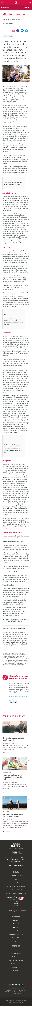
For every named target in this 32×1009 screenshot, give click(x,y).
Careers (16, 879)
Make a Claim (16, 938)
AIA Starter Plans (16, 964)
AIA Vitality (16, 920)
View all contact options (15, 866)
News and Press (16, 883)
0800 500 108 (16, 852)
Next (29, 7)
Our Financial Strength (16, 890)
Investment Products (16, 931)
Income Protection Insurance (16, 957)
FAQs (16, 941)
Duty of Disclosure (18, 1002)
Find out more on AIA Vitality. (18, 696)
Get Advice (16, 971)
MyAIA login (16, 924)
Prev (25, 7)
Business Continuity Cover (16, 960)
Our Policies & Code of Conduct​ (16, 886)
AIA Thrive (16, 927)
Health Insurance (16, 953)
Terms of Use (8, 1000)
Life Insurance (16, 950)
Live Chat (16, 846)
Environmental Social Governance (16, 893)
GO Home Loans (16, 967)
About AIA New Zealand (16, 876)
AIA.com (10, 910)
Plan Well (6, 7)
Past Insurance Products (16, 934)
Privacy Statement (18, 1000)
